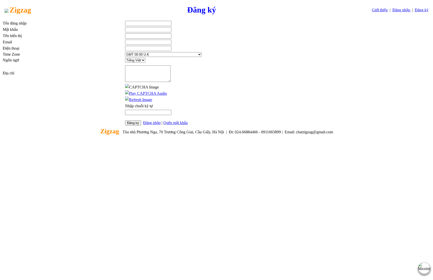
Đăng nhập (401, 10)
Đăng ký (421, 10)
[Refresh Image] (138, 100)
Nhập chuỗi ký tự (139, 106)
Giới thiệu (380, 10)
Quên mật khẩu (175, 123)
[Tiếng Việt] (135, 60)
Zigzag (20, 10)
